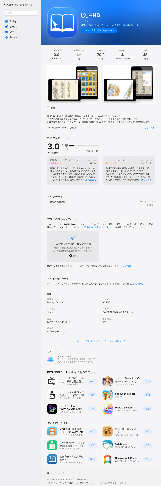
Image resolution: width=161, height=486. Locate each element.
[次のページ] (158, 55)
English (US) (59, 473)
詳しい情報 (126, 265)
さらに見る (149, 127)
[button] (20, 21)
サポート (122, 483)
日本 (49, 473)
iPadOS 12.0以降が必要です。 (116, 312)
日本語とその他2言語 (57, 322)
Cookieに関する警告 (108, 483)
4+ (104, 322)
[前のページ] (44, 55)
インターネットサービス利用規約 (60, 483)
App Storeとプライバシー (86, 483)
